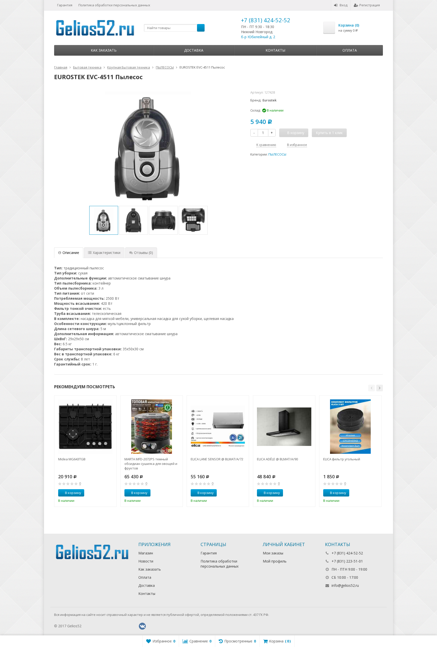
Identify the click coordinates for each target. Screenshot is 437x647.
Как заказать (104, 50)
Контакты (275, 50)
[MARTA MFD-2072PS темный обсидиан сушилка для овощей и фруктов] (151, 426)
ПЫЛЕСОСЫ (277, 154)
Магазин (145, 553)
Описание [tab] (70, 252)
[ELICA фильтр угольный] (350, 426)
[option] (104, 220)
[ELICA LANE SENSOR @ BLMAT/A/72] (218, 426)
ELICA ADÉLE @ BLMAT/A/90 (277, 459)
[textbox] (174, 28)
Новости (145, 561)
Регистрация (369, 5)
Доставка (193, 50)
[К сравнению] (103, 493)
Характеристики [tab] (106, 252)
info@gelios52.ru (345, 585)
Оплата (349, 50)
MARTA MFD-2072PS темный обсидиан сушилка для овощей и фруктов (150, 463)
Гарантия (64, 5)
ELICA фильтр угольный (341, 459)
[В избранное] (111, 493)
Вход (343, 5)
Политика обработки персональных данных (114, 5)
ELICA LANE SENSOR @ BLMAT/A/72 (217, 459)
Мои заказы (273, 553)
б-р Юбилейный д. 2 (258, 36)
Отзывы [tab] (143, 252)
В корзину (73, 492)
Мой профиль (275, 561)
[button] (371, 388)
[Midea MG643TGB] (85, 426)
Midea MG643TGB (71, 459)
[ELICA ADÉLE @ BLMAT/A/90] (284, 426)
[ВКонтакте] (142, 626)
